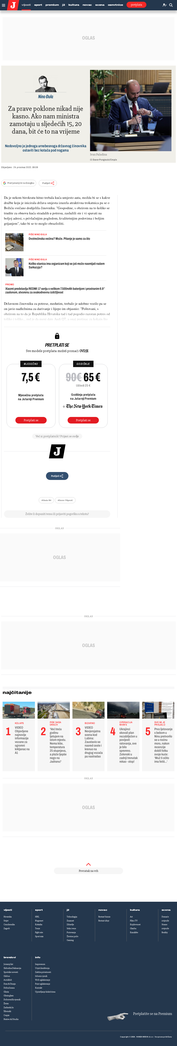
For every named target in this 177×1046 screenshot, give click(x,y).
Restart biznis (104, 916)
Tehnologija (72, 916)
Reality (165, 932)
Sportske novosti (11, 972)
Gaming (70, 940)
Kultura (73, 5)
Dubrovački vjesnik (12, 999)
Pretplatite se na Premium (152, 1013)
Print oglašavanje (42, 983)
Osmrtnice (115, 5)
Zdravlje (70, 924)
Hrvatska (8, 916)
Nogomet (39, 920)
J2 (63, 5)
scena (166, 910)
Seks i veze (71, 928)
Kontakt (38, 987)
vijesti (8, 910)
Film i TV (134, 920)
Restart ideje (103, 920)
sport (39, 910)
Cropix (6, 1015)
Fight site (39, 932)
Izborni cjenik (41, 976)
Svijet (6, 920)
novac (102, 910)
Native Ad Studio (11, 1019)
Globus (7, 976)
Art (131, 916)
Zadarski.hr (9, 1007)
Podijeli (46, 183)
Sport (38, 5)
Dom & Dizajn (10, 983)
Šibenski (7, 1011)
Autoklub (8, 980)
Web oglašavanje (42, 980)
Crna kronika (9, 924)
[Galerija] (130, 110)
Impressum (40, 964)
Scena (99, 5)
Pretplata (136, 5)
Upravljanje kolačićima (45, 991)
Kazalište (134, 932)
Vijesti (26, 5)
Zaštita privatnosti (43, 972)
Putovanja (71, 932)
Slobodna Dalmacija (12, 968)
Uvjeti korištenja (42, 968)
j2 (68, 910)
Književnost (135, 924)
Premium (52, 5)
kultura (135, 910)
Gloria (6, 991)
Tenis (37, 928)
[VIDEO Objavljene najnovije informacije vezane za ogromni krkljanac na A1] (19, 711)
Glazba (133, 928)
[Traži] (171, 5)
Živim (6, 1003)
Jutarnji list (8, 964)
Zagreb (7, 928)
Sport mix (39, 936)
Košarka (38, 924)
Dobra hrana (9, 987)
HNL (37, 916)
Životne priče (72, 936)
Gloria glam (8, 995)
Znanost (70, 920)
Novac (87, 5)
